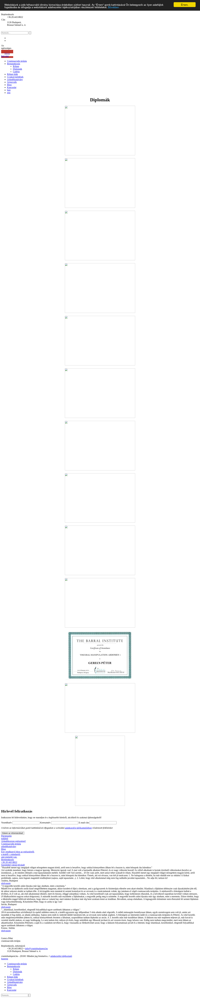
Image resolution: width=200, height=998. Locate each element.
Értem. (184, 4)
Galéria (16, 71)
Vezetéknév (6, 822)
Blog (9, 84)
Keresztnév (45, 822)
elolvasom (6, 883)
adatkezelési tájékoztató (61, 956)
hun (3, 56)
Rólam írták (12, 74)
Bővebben (113, 7)
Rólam (16, 66)
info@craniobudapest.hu (36, 948)
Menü (7, 53)
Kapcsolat (11, 87)
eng (7, 56)
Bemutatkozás (13, 63)
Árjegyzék (12, 82)
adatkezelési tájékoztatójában (78, 828)
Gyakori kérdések (15, 77)
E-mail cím (84, 822)
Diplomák (17, 69)
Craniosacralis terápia (17, 61)
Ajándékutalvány (15, 79)
